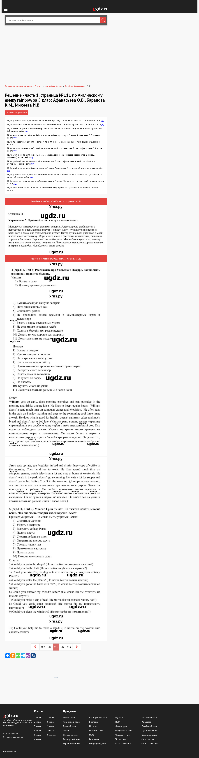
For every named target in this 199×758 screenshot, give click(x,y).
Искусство (146, 721)
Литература (121, 726)
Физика (66, 730)
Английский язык (71, 721)
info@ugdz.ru (9, 751)
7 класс (50, 717)
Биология (93, 721)
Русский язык (69, 726)
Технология (120, 739)
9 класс (50, 726)
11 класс (51, 734)
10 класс (51, 730)
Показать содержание (16, 112)
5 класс (37, 734)
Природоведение (97, 743)
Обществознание (123, 730)
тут (102, 120)
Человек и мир (122, 734)
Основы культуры (149, 743)
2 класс (37, 721)
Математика (69, 717)
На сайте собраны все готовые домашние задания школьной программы (17, 722)
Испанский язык (149, 717)
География (94, 739)
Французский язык (98, 717)
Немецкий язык (70, 734)
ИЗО (117, 721)
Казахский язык (149, 734)
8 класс (50, 721)
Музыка (119, 717)
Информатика (96, 730)
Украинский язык (71, 743)
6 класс (37, 739)
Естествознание (123, 743)
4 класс (37, 730)
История (93, 726)
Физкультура (147, 739)
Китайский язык (149, 726)
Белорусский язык (72, 739)
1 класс (37, 717)
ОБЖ (91, 734)
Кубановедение (149, 730)
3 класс (37, 726)
